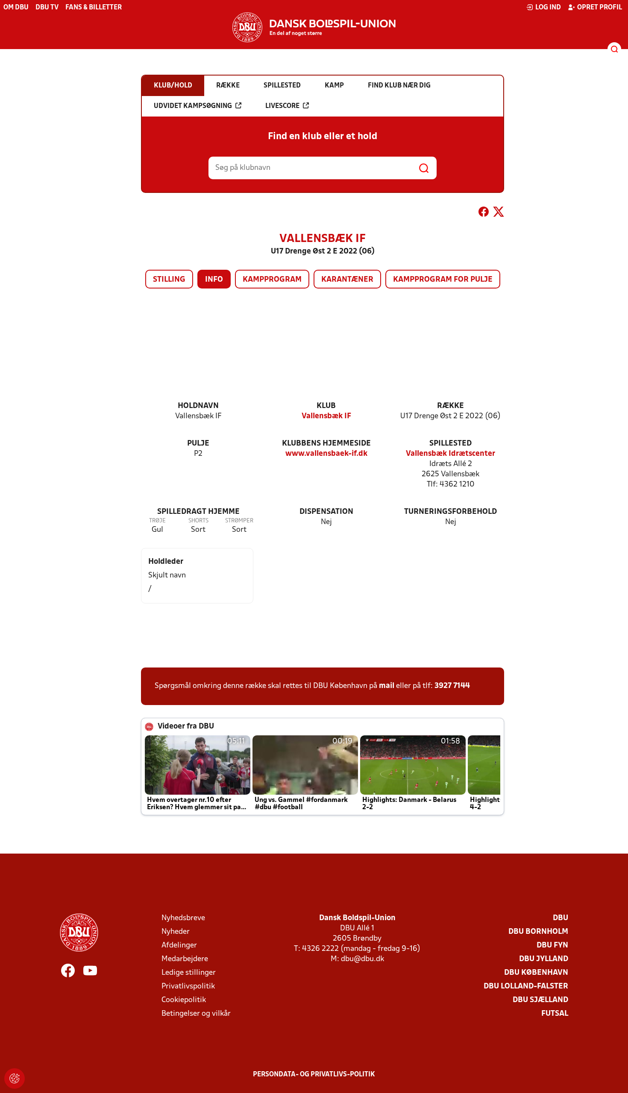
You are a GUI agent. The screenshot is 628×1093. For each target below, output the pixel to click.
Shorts (198, 521)
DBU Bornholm (538, 932)
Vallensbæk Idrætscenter (450, 454)
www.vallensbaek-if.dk (326, 454)
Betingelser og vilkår (196, 1013)
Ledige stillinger (188, 972)
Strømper (239, 521)
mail (386, 686)
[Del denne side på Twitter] (498, 213)
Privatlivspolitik (188, 986)
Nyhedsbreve (183, 918)
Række (450, 406)
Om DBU (16, 8)
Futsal (554, 1013)
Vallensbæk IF (326, 416)
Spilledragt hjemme (198, 512)
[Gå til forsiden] (314, 27)
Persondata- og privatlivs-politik (314, 1075)
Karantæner (347, 279)
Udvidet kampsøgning (193, 106)
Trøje (157, 521)
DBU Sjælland (540, 1000)
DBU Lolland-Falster (526, 986)
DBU (560, 918)
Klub (326, 406)
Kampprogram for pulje (443, 279)
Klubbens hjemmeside (326, 443)
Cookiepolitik (183, 1000)
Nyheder (175, 932)
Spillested (450, 443)
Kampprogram (272, 279)
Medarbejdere (184, 959)
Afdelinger (179, 945)
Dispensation (326, 512)
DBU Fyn (552, 945)
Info (214, 279)
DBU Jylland (543, 959)
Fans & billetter (93, 8)
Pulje (198, 443)
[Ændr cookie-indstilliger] (14, 1078)
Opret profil (599, 8)
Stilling (169, 279)
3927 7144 (452, 686)
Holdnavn (198, 406)
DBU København (536, 972)
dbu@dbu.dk (362, 959)
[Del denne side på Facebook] (483, 213)
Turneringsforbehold (450, 512)
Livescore (282, 106)
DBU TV (47, 8)
